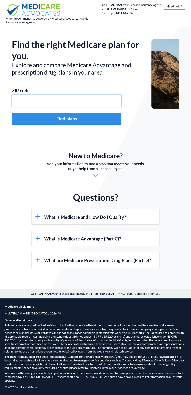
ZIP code (21, 90)
